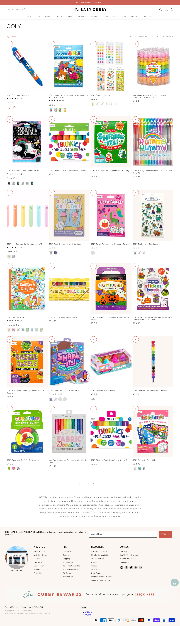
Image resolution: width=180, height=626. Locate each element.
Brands (37, 569)
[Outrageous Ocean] (23, 330)
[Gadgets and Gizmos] (144, 469)
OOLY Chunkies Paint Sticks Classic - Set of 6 (68, 171)
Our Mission (39, 566)
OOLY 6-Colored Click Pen (17, 95)
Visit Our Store (17, 570)
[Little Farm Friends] (18, 330)
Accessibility (68, 576)
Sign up (165, 534)
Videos (94, 566)
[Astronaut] (9, 108)
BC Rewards (68, 562)
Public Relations (40, 573)
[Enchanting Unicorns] (14, 330)
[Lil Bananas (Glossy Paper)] (93, 104)
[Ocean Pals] (18, 469)
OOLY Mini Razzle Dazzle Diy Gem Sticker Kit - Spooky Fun (26, 392)
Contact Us (67, 551)
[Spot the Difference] (51, 253)
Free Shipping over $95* (17, 9)
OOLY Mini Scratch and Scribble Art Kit (23, 171)
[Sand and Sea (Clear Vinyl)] (97, 104)
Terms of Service (11, 607)
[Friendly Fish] (32, 183)
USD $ (83, 608)
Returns (66, 555)
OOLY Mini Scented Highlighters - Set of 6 (24, 244)
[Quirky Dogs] (144, 253)
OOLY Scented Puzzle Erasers (103, 391)
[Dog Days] (51, 110)
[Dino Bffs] (9, 469)
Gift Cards (67, 573)
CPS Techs (95, 569)
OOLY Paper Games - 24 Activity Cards (65, 244)
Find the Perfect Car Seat (101, 576)
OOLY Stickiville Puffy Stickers (145, 244)
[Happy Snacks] (37, 330)
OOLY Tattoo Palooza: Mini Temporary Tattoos (110, 244)
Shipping (66, 558)
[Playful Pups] (14, 183)
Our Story (38, 562)
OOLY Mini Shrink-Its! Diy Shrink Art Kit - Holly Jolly (110, 172)
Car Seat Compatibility (100, 551)
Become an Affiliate (127, 558)
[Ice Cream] (116, 104)
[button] (161, 9)
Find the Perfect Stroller (101, 580)
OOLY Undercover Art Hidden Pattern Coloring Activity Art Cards (68, 96)
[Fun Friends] (60, 399)
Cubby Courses (97, 558)
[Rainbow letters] (111, 104)
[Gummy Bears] (107, 104)
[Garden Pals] (56, 110)
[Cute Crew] (65, 399)
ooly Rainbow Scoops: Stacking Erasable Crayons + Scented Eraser (150, 96)
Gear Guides (96, 573)
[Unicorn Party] (93, 253)
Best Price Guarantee (71, 566)
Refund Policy (39, 607)
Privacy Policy (26, 607)
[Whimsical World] (135, 469)
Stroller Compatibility (100, 555)
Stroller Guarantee (70, 569)
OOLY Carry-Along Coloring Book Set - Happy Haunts (110, 318)
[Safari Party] (27, 183)
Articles (94, 562)
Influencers (124, 562)
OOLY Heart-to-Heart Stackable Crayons (150, 391)
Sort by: (133, 36)
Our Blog (123, 551)
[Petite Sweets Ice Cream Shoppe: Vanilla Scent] (93, 399)
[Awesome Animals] (140, 469)
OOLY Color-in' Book (15, 317)
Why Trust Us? (40, 551)
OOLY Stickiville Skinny (100, 95)
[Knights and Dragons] (9, 330)
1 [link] (79, 483)
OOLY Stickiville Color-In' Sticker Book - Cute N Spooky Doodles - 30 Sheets (152, 318)
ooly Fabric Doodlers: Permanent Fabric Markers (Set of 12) (69, 461)
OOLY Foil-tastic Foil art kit (144, 460)
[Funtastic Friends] (9, 183)
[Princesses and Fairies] (32, 330)
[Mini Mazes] (56, 253)
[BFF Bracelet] (51, 399)
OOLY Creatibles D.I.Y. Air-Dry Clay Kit (23, 460)
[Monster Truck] (23, 183)
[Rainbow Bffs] (14, 469)
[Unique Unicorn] (14, 108)
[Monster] (14, 257)
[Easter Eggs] (102, 104)
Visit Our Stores (40, 555)
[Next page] (101, 483)
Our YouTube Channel (129, 555)
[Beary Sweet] (9, 257)
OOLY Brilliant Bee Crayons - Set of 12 (65, 317)
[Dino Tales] (60, 110)
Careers (37, 558)
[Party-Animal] (140, 253)
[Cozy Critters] (41, 330)
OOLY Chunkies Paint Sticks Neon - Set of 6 (109, 460)
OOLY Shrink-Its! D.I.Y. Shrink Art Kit (64, 391)
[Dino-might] (135, 253)
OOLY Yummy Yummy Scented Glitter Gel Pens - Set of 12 (153, 172)
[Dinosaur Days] (18, 183)
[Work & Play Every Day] (27, 330)
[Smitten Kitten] (65, 110)
